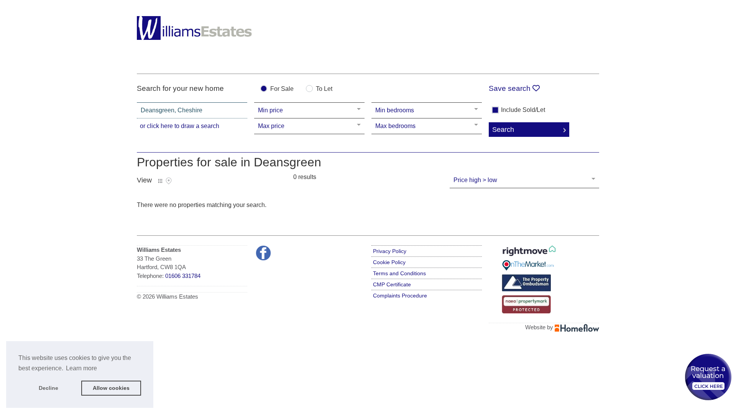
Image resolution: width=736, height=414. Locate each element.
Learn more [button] (81, 368)
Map (168, 180)
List (160, 180)
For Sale (282, 89)
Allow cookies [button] (111, 388)
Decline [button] (48, 388)
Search (503, 129)
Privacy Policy (389, 251)
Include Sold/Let (523, 110)
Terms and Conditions (399, 273)
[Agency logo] (194, 35)
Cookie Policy (389, 262)
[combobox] (192, 110)
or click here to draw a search (179, 126)
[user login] (569, 19)
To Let (324, 89)
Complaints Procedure (400, 295)
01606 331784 (182, 276)
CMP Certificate (392, 284)
